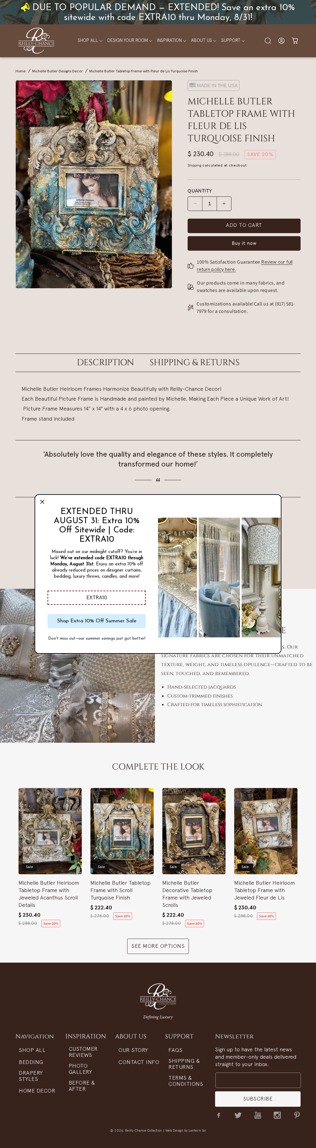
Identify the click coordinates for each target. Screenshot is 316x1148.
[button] (97, 598)
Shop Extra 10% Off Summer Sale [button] (96, 621)
